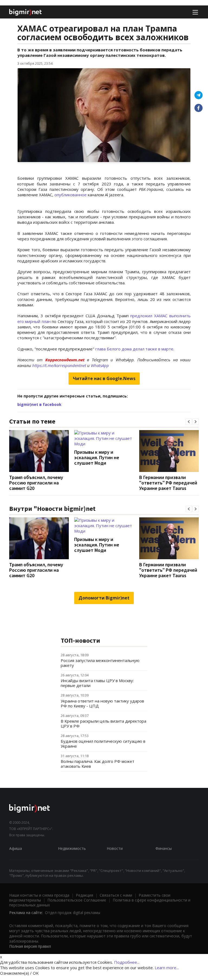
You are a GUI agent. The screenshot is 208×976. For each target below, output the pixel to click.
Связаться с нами (116, 895)
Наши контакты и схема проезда (39, 895)
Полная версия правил (30, 946)
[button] (189, 421)
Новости (115, 848)
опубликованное (70, 194)
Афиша (15, 848)
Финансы (163, 848)
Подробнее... (126, 962)
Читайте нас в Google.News (104, 378)
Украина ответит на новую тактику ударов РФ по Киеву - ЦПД (102, 703)
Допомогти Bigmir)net (104, 598)
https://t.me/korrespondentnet (59, 365)
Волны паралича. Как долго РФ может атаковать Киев (97, 764)
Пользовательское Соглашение (76, 900)
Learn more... (167, 967)
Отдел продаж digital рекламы (72, 912)
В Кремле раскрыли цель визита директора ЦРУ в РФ (103, 723)
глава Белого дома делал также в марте (134, 349)
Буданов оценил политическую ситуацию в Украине (103, 743)
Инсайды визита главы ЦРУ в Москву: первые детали (97, 683)
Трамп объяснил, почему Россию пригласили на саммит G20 (36, 482)
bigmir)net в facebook (39, 404)
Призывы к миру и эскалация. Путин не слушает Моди (96, 457)
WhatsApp (100, 365)
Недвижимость (72, 848)
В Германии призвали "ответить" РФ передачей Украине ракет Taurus (168, 482)
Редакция (84, 895)
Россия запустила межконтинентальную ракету (100, 663)
